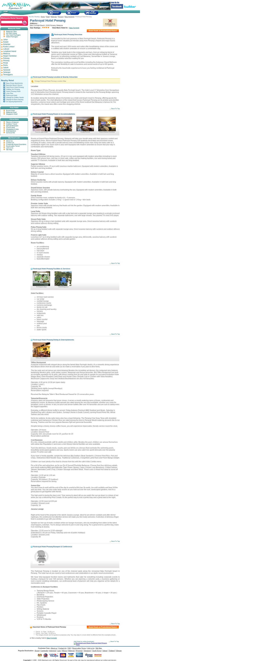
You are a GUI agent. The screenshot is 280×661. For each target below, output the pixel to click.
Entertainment (11, 131)
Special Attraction (12, 126)
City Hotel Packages (13, 35)
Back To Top (115, 108)
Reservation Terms (13, 146)
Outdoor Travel (11, 124)
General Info (10, 133)
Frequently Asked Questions (16, 144)
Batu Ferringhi (69, 16)
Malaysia (54, 16)
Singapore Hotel (11, 114)
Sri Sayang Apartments (14, 101)
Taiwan (104, 651)
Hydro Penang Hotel (13, 91)
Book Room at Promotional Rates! (103, 31)
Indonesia (52, 651)
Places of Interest (12, 122)
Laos (59, 651)
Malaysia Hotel (11, 112)
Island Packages (12, 37)
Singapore (87, 651)
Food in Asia (10, 127)
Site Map (9, 149)
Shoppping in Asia (12, 129)
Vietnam (119, 651)
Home (43, 16)
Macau (64, 651)
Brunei (37, 651)
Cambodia (44, 651)
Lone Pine (9, 93)
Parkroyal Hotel (11, 95)
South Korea (96, 651)
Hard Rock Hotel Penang (15, 87)
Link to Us (9, 148)
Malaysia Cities (11, 31)
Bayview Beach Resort (14, 85)
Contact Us (10, 142)
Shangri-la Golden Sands (15, 97)
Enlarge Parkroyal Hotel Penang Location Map (50, 81)
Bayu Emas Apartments (14, 83)
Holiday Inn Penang (13, 89)
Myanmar (79, 651)
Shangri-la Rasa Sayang (14, 99)
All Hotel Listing (11, 33)
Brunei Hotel (10, 110)
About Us (9, 141)
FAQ (69, 648)
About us (54, 648)
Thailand (112, 651)
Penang (60, 16)
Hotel (48, 16)
